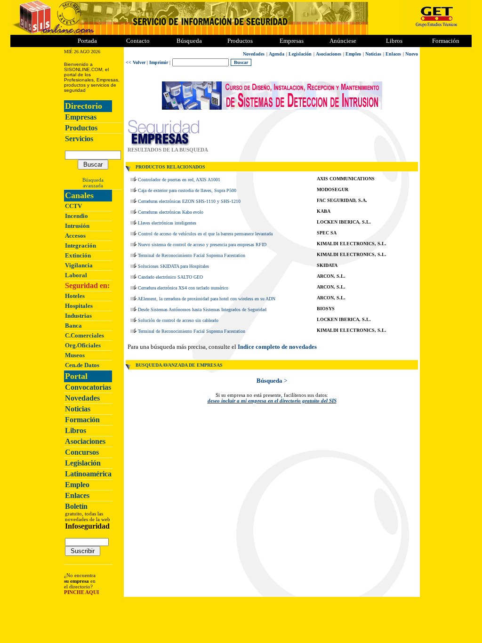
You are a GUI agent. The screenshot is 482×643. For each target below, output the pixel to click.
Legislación (83, 463)
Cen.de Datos (82, 365)
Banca (73, 325)
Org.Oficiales (83, 345)
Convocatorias (88, 387)
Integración (80, 245)
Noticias (77, 409)
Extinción (78, 255)
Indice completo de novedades (277, 346)
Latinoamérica (88, 474)
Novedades (82, 398)
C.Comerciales (84, 335)
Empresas (292, 40)
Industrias (78, 315)
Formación (445, 40)
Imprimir (158, 62)
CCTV (73, 205)
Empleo (77, 485)
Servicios (79, 139)
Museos (75, 355)
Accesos (75, 235)
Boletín (76, 506)
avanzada (93, 185)
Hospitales (79, 305)
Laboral (76, 275)
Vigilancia (79, 265)
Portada (87, 40)
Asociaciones (85, 441)
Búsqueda (93, 180)
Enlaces (77, 495)
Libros (75, 430)
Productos (81, 128)
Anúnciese (342, 40)
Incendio (76, 215)
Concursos (82, 452)
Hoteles (75, 295)
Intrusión (77, 225)
